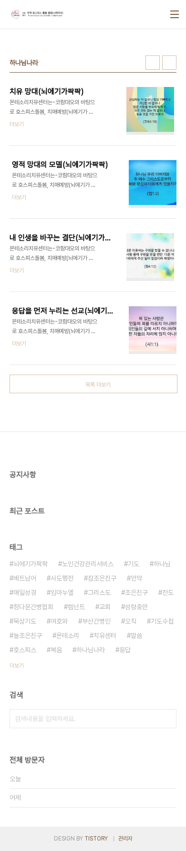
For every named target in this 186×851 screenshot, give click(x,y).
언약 (136, 578)
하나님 (162, 564)
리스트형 (169, 62)
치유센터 (104, 635)
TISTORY (96, 838)
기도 (133, 564)
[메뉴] (174, 14)
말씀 (136, 635)
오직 (130, 621)
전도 (168, 592)
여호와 (59, 621)
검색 (167, 719)
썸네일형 (152, 62)
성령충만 (136, 607)
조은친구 (136, 592)
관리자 (125, 838)
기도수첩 (162, 621)
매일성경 (24, 592)
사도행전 (62, 578)
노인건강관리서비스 (88, 564)
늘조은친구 (27, 635)
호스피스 (24, 650)
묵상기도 (24, 621)
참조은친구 (102, 578)
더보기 (17, 665)
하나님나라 (90, 650)
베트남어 (24, 578)
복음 (56, 650)
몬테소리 (67, 635)
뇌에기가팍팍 (30, 564)
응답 (125, 650)
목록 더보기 (98, 384)
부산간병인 (96, 621)
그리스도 (99, 592)
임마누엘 (62, 592)
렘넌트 (76, 607)
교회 (105, 607)
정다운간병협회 (33, 607)
